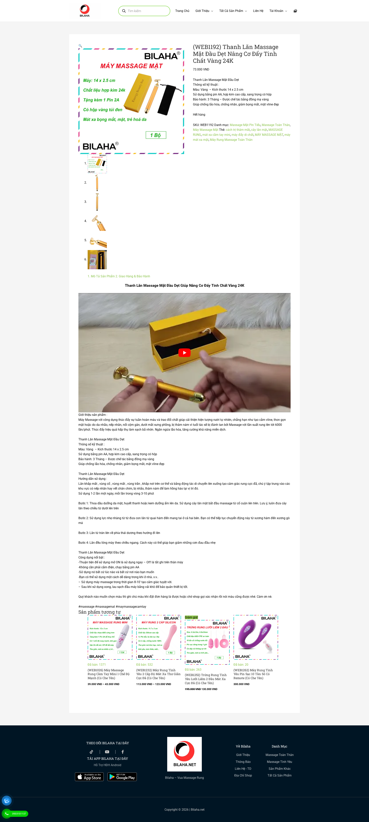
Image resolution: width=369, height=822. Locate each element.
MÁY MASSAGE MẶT (269, 135)
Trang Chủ (182, 11)
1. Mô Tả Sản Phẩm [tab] (101, 276)
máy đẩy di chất (242, 135)
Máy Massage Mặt (205, 130)
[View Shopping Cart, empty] (295, 11)
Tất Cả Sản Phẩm (231, 11)
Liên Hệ (258, 11)
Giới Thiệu (202, 11)
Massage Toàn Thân (276, 125)
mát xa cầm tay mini (216, 135)
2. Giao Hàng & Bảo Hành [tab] (133, 276)
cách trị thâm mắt (238, 130)
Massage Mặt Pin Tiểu (245, 125)
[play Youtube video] (184, 352)
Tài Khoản (276, 11)
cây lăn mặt (259, 130)
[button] (80, 46)
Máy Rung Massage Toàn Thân (231, 140)
